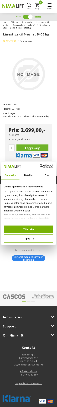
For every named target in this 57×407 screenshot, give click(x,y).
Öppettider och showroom (28, 383)
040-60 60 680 (30, 374)
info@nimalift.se (28, 371)
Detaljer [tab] (28, 175)
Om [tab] (47, 175)
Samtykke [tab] (10, 175)
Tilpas (26, 238)
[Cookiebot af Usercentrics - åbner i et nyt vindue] (40, 166)
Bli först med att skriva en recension (28, 258)
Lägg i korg (32, 148)
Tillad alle (28, 229)
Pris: (14, 129)
